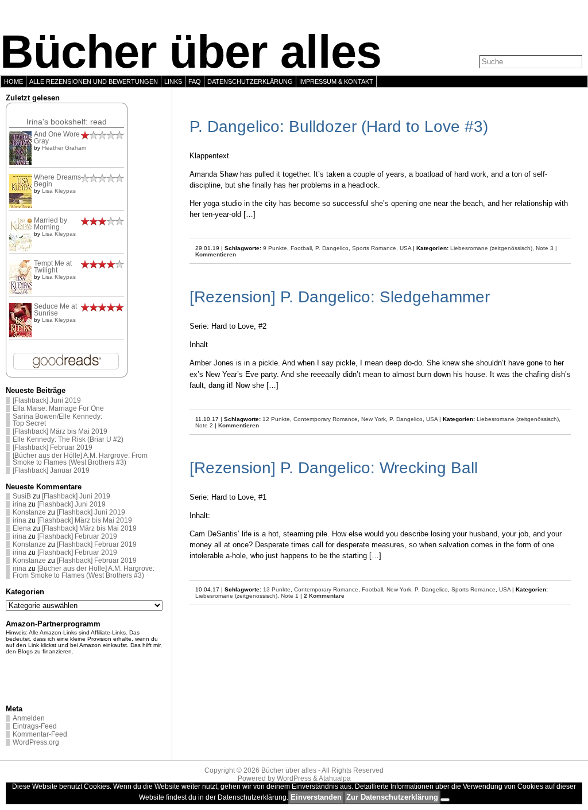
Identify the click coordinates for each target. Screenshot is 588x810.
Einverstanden (316, 797)
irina (19, 504)
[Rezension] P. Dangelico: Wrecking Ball (333, 468)
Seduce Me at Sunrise (55, 310)
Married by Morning (50, 224)
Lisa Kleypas (59, 191)
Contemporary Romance (325, 419)
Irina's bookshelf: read (66, 121)
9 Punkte (275, 248)
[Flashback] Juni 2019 (47, 400)
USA (405, 248)
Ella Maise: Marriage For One (58, 408)
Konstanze (29, 512)
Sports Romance (374, 248)
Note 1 (290, 596)
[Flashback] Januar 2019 (51, 470)
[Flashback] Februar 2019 (52, 447)
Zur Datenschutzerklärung (392, 797)
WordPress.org (36, 742)
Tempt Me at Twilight (53, 267)
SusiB (22, 496)
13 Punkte (277, 589)
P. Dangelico (332, 248)
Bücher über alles (190, 51)
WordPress (294, 778)
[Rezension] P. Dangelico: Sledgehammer (339, 297)
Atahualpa (335, 778)
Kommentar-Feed (40, 734)
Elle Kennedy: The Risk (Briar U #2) (68, 439)
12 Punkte (276, 419)
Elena (22, 528)
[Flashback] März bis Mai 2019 (60, 431)
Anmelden (29, 718)
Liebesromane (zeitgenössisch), (493, 248)
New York (373, 419)
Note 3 (545, 248)
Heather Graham (64, 148)
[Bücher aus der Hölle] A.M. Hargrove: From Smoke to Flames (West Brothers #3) (80, 459)
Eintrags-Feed (35, 726)
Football (301, 248)
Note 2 (204, 425)
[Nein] (445, 799)
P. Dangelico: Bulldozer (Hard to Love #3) (338, 126)
